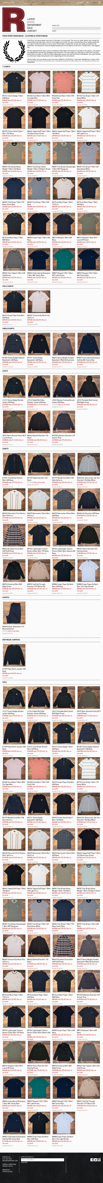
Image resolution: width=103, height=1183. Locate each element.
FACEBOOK (92, 1159)
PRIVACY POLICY (7, 1166)
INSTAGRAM (99, 1159)
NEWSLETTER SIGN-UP (27, 1157)
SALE (30, 28)
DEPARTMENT (34, 25)
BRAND (31, 22)
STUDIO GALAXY (7, 1171)
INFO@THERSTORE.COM (10, 1161)
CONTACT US (6, 1157)
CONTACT (32, 31)
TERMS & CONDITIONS (9, 1164)
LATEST (31, 19)
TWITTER (95, 1159)
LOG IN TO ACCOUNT (8, 2)
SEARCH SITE (55, 25)
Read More (31, 62)
